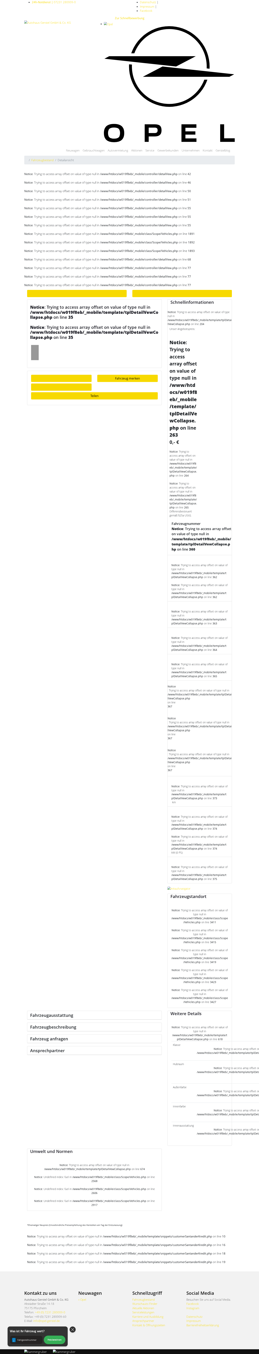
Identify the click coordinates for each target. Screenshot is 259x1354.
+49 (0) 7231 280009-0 (50, 1312)
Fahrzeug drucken (61, 387)
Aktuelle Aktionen (143, 1308)
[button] (38, 1336)
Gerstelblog (223, 150)
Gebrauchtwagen (94, 150)
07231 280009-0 (54, 2)
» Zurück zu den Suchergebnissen (77, 293)
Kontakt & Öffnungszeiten (148, 1325)
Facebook (146, 11)
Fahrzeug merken (127, 378)
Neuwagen (73, 150)
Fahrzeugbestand (42, 160)
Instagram (192, 1308)
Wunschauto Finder (144, 1304)
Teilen (94, 396)
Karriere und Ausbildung (147, 1316)
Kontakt (208, 150)
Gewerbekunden (168, 150)
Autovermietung (118, 150)
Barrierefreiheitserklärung (202, 1325)
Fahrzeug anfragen (61, 378)
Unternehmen (191, 150)
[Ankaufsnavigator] (178, 888)
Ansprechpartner (143, 1321)
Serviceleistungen (143, 1312)
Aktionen (136, 150)
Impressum (147, 6)
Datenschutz (148, 2)
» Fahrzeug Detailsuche (182, 293)
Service (149, 150)
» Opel (82, 1299)
